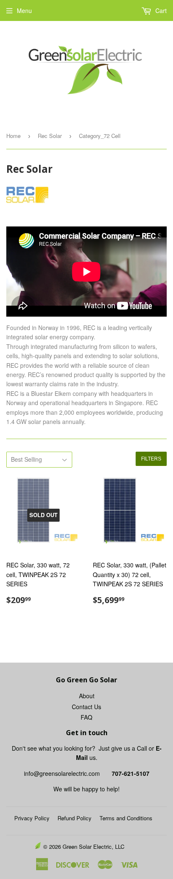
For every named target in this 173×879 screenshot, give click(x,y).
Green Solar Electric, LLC (93, 846)
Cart (160, 10)
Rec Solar (50, 136)
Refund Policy (75, 818)
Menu (24, 10)
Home (13, 136)
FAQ (86, 717)
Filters (151, 459)
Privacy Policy (32, 818)
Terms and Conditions (126, 818)
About (86, 696)
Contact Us (86, 706)
